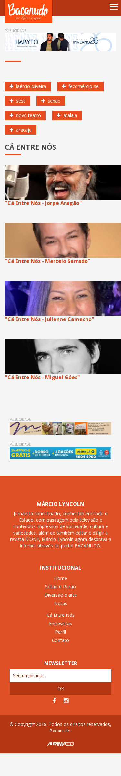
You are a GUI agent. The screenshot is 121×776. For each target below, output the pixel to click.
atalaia (69, 115)
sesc (20, 101)
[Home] (29, 11)
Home (60, 578)
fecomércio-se (83, 86)
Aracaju (23, 130)
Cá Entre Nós (61, 615)
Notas (60, 603)
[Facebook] (54, 701)
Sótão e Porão (60, 587)
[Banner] (60, 42)
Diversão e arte (61, 595)
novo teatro (28, 115)
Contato (60, 640)
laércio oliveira (30, 86)
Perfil (60, 632)
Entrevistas (60, 623)
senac (53, 101)
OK (60, 688)
